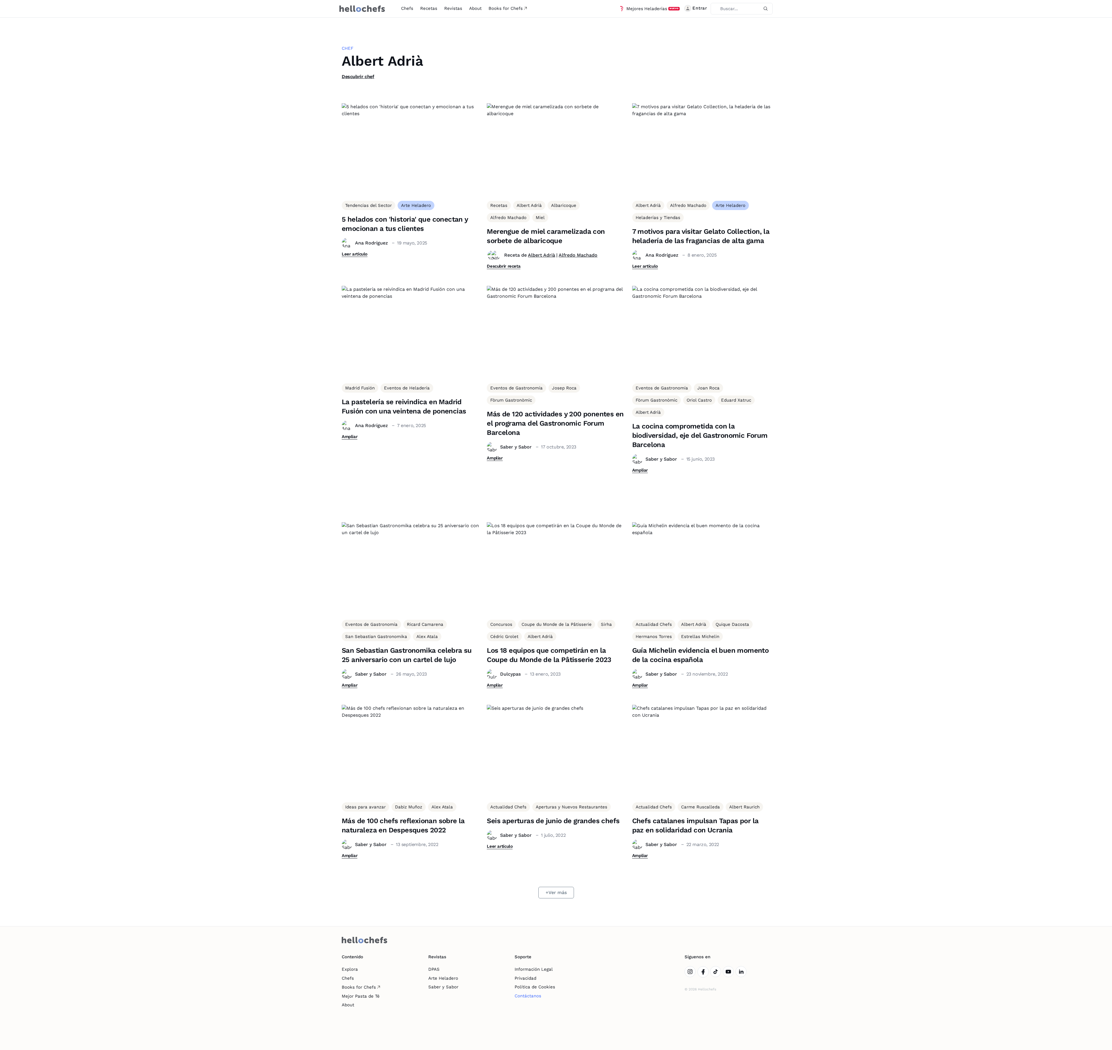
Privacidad (525, 978)
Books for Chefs (506, 8)
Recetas (428, 8)
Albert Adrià (541, 255)
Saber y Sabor (443, 987)
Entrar (699, 8)
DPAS (434, 969)
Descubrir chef (358, 76)
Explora (350, 969)
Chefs (407, 8)
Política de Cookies (535, 987)
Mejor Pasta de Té (361, 996)
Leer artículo (354, 254)
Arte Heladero (443, 978)
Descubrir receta (503, 266)
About (475, 8)
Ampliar (349, 436)
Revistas (453, 8)
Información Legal (534, 969)
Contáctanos (528, 995)
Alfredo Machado (578, 255)
